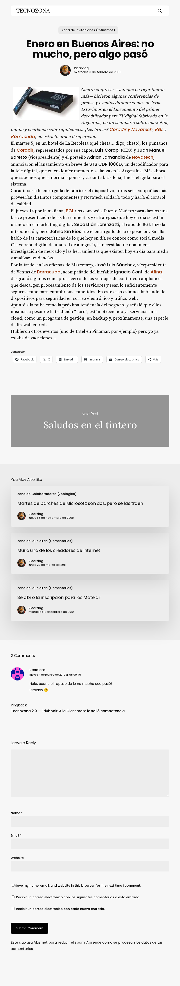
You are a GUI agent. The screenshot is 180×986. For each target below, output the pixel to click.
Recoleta (37, 669)
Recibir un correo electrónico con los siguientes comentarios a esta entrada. (78, 897)
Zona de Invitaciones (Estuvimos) (88, 30)
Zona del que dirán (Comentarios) (45, 541)
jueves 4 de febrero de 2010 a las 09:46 (55, 675)
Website (17, 858)
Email (16, 835)
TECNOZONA (33, 10)
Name (17, 813)
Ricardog (81, 68)
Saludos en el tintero (90, 421)
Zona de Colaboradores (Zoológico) (47, 494)
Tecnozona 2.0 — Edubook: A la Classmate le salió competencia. (68, 710)
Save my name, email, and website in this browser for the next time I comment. (78, 885)
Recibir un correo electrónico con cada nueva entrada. (60, 909)
